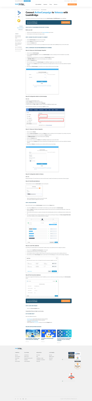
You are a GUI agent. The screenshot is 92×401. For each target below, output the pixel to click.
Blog (37, 356)
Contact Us (75, 0)
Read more (27, 341)
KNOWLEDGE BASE (34, 321)
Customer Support (67, 0)
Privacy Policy (17, 358)
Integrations (45, 4)
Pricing (50, 4)
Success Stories (17, 361)
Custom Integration (27, 361)
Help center (51, 358)
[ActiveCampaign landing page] (19, 13)
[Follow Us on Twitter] (25, 398)
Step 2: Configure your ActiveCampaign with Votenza (18, 44)
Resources (55, 4)
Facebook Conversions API (28, 358)
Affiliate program (51, 356)
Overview (21, 26)
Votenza (28, 320)
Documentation (20, 27)
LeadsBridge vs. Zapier (40, 358)
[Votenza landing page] (19, 20)
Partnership (38, 361)
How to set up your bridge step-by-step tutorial (18, 36)
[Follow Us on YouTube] (23, 398)
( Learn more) (46, 106)
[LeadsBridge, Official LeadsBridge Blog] (20, 4)
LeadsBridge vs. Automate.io (41, 359)
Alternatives (21, 29)
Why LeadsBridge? (38, 4)
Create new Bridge (45, 32)
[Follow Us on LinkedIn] (20, 398)
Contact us (50, 359)
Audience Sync (26, 356)
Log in (72, 0)
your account (36, 322)
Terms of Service (17, 356)
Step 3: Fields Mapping (18, 47)
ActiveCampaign (30, 318)
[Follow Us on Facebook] (15, 398)
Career (16, 359)
